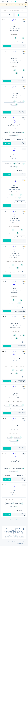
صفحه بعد (10, 519)
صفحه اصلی (25, 541)
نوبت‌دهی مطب (18, 541)
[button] (7, 15)
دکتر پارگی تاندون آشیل (11, 541)
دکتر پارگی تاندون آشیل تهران (22, 543)
